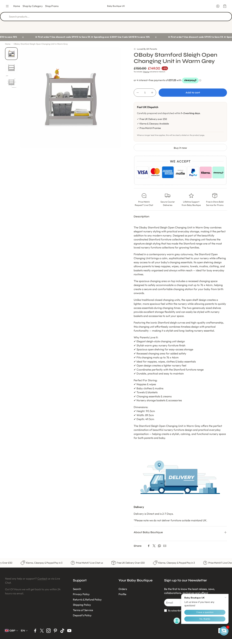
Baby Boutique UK (116, 6)
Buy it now (180, 147)
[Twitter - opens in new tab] (42, 631)
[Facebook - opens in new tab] (35, 630)
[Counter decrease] (137, 92)
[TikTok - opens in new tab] (62, 630)
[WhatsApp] (159, 545)
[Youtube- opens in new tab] (69, 630)
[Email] (164, 545)
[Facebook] (148, 545)
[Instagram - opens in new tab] (48, 630)
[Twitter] (154, 545)
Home (7, 44)
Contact (42, 578)
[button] (7, 6)
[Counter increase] (152, 92)
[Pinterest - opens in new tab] (55, 630)
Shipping (146, 72)
